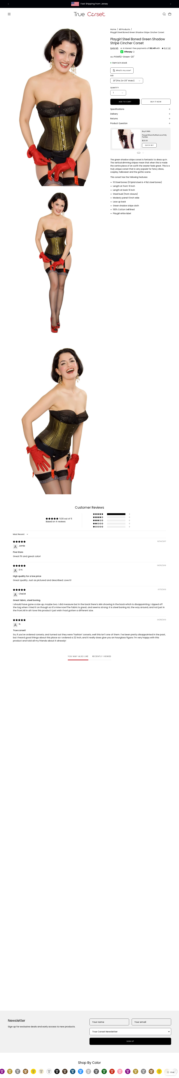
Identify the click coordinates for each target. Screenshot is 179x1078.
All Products (124, 29)
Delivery (114, 113)
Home (113, 29)
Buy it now (156, 102)
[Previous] (8, 4)
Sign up (130, 1041)
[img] (166, 48)
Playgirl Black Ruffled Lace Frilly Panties (154, 136)
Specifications (117, 109)
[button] (164, 14)
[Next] (170, 4)
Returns (114, 118)
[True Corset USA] (89, 14)
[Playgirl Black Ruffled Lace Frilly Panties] (126, 138)
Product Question (119, 123)
